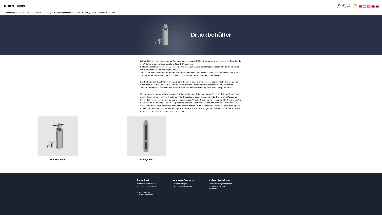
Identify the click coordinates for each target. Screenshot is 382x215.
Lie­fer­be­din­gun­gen (180, 184)
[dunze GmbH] (16, 5)
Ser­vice (112, 12)
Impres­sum (213, 189)
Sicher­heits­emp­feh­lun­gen (182, 186)
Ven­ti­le (78, 12)
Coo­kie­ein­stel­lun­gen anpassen (220, 184)
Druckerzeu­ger (9, 12)
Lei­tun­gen (49, 12)
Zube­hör (101, 12)
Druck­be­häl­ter (24, 12)
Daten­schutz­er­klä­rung (217, 186)
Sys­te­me (38, 12)
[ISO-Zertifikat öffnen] (355, 5)
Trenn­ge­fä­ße (146, 159)
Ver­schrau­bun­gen (64, 12)
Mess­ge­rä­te (89, 12)
